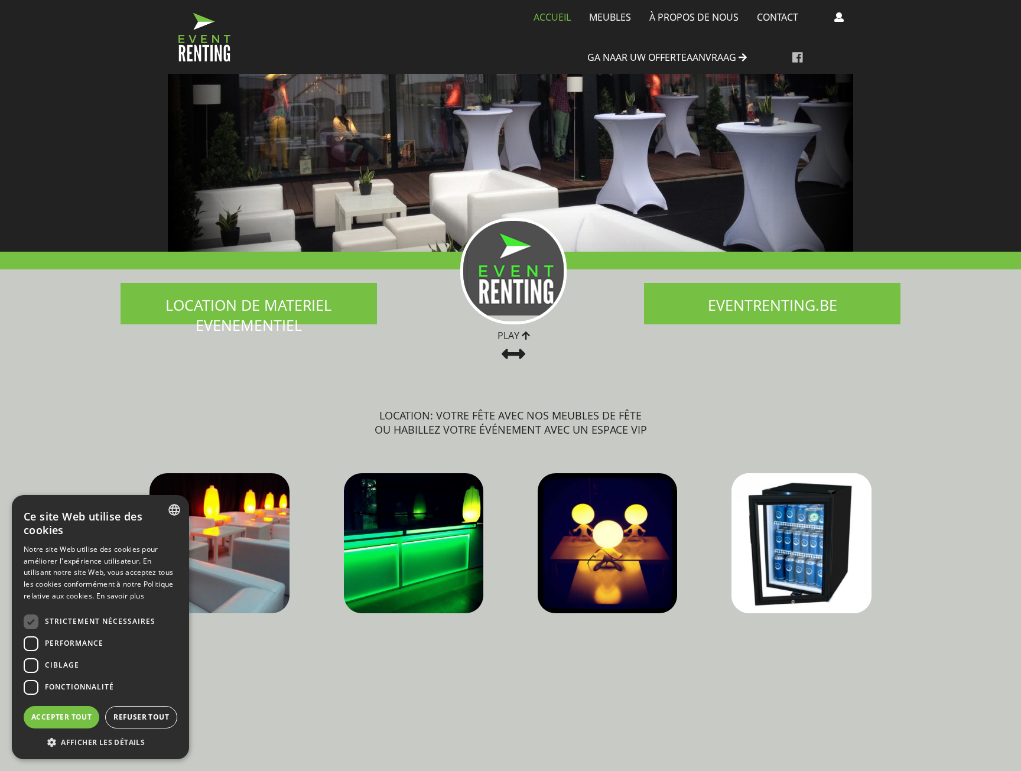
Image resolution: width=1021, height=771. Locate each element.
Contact (777, 17)
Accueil (552, 17)
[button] (100, 741)
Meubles (610, 17)
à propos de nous (694, 17)
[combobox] (174, 510)
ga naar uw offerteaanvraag (663, 58)
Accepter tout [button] (61, 717)
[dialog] (100, 627)
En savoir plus (120, 596)
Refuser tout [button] (141, 717)
